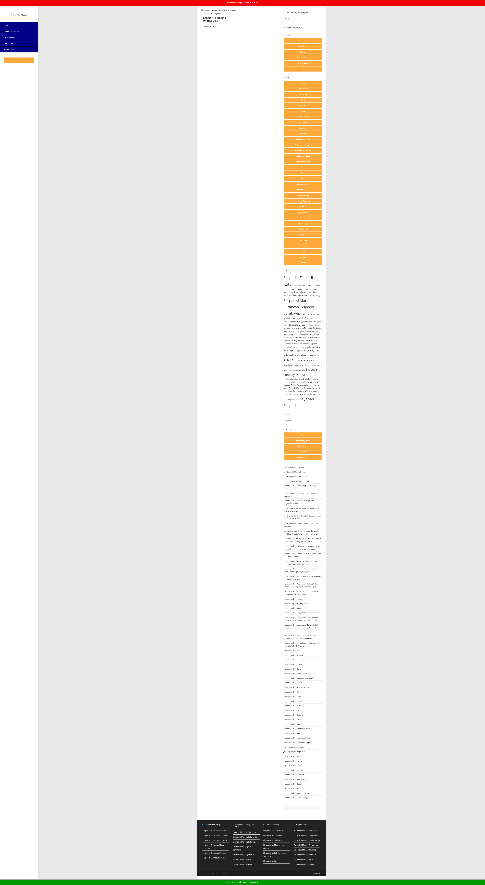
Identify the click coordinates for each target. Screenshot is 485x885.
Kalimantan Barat (303, 139)
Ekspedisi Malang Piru (292, 756)
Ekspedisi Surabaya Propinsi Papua (297, 341)
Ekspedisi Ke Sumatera (273, 830)
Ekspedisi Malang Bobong (293, 715)
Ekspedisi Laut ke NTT (314, 285)
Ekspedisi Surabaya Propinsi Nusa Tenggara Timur (302, 337)
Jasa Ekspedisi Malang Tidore (294, 747)
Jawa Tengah (303, 246)
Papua (302, 234)
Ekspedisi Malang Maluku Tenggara (297, 793)
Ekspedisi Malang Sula (292, 733)
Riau (303, 100)
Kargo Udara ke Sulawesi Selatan (299, 394)
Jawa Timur (302, 240)
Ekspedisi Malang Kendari (305, 854)
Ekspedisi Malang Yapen (292, 650)
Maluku (303, 218)
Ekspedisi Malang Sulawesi (244, 842)
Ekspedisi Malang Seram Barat (295, 779)
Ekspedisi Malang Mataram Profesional (298, 678)
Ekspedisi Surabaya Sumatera (215, 830)
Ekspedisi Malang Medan (304, 864)
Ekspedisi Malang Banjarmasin (307, 840)
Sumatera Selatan (303, 117)
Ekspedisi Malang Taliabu (293, 719)
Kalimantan (303, 46)
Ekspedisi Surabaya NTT (314, 322)
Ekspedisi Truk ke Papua (293, 385)
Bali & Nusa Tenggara (302, 63)
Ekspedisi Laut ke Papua (293, 289)
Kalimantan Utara (303, 161)
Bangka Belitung (302, 122)
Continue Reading (210, 27)
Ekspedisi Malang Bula (292, 788)
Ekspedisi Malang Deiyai (292, 669)
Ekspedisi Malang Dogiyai (293, 664)
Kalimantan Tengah (303, 145)
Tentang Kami (303, 452)
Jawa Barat (302, 257)
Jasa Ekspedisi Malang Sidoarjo (295, 472)
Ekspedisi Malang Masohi (293, 765)
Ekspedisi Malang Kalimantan (245, 837)
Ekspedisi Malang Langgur (293, 770)
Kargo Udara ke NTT (300, 391)
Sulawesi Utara (303, 212)
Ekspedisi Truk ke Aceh (296, 382)
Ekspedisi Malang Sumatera (244, 832)
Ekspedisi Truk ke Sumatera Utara (303, 388)
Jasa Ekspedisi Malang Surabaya (295, 476)
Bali (303, 167)
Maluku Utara (302, 223)
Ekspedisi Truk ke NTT (312, 382)
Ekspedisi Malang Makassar (305, 830)
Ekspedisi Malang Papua (243, 864)
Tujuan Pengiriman (302, 440)
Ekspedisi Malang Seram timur (295, 775)
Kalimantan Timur (303, 156)
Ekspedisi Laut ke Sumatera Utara (303, 292)
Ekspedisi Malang (292, 295)
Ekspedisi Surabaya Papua (213, 858)
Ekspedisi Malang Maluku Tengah (296, 798)
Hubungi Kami (302, 457)
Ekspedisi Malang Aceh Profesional (296, 687)
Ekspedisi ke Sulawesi (272, 840)
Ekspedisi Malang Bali (242, 859)
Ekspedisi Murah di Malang (310, 296)
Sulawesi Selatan (303, 184)
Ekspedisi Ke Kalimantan (273, 835)
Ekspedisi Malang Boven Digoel (295, 673)
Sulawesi (302, 52)
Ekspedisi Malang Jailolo (292, 706)
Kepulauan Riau (303, 105)
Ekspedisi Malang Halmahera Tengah (297, 742)
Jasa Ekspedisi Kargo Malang (294, 467)
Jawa (303, 69)
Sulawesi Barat (303, 195)
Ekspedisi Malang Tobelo (293, 683)
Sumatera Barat (303, 94)
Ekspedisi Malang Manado (305, 850)
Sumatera (303, 41)
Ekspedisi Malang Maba (292, 696)
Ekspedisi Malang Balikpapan (306, 835)
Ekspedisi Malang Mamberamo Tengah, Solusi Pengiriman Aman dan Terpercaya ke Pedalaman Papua (302, 628)
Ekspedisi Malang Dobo (292, 784)
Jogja (303, 251)
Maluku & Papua (302, 57)
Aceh (303, 83)
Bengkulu (303, 128)
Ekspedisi (291, 277)
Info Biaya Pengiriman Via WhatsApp (242, 882)
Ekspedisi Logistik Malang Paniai (296, 603)
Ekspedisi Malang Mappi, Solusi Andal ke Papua (301, 613)
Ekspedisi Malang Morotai (293, 724)
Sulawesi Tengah (302, 190)
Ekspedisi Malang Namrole (293, 761)
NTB (303, 173)
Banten (303, 262)
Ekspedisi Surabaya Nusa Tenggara (298, 325)
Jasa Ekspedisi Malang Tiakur (294, 752)
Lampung (303, 133)
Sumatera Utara (303, 89)
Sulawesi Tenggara (303, 201)
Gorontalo (303, 206)
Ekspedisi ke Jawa (270, 861)
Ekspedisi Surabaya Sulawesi (214, 840)
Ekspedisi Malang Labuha (293, 701)
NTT (302, 178)
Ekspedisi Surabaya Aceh (307, 314)
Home (303, 435)
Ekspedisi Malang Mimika (293, 608)
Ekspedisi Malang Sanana (293, 692)
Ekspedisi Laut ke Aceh (299, 285)
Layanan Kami (303, 446)
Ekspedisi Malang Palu (303, 859)
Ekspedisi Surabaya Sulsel (297, 370)
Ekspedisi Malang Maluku (243, 854)
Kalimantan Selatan (303, 150)
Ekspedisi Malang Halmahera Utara (297, 729)
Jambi (303, 111)
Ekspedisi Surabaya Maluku (214, 853)
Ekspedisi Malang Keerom (293, 655)
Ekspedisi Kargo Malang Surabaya (296, 481)
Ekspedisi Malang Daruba (293, 710)
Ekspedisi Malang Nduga (293, 599)
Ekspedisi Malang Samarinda (306, 845)
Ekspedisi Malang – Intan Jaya (295, 660)
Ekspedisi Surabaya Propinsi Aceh (300, 332)
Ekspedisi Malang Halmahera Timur (297, 738)
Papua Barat (303, 229)
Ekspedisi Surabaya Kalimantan (215, 835)
